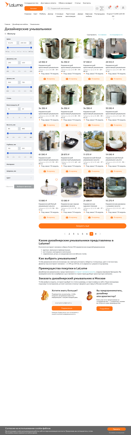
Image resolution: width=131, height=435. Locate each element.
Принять (116, 429)
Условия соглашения (116, 432)
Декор (50, 14)
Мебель (43, 14)
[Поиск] (49, 8)
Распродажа (99, 14)
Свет (35, 14)
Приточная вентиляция (70, 15)
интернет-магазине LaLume (85, 272)
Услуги (109, 14)
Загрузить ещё (82, 226)
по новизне (102, 35)
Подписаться (66, 308)
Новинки (27, 14)
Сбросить (9, 186)
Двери (80, 14)
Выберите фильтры (24, 186)
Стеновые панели (59, 15)
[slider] (8, 47)
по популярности (116, 35)
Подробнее (104, 309)
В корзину (51, 79)
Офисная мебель (88, 15)
